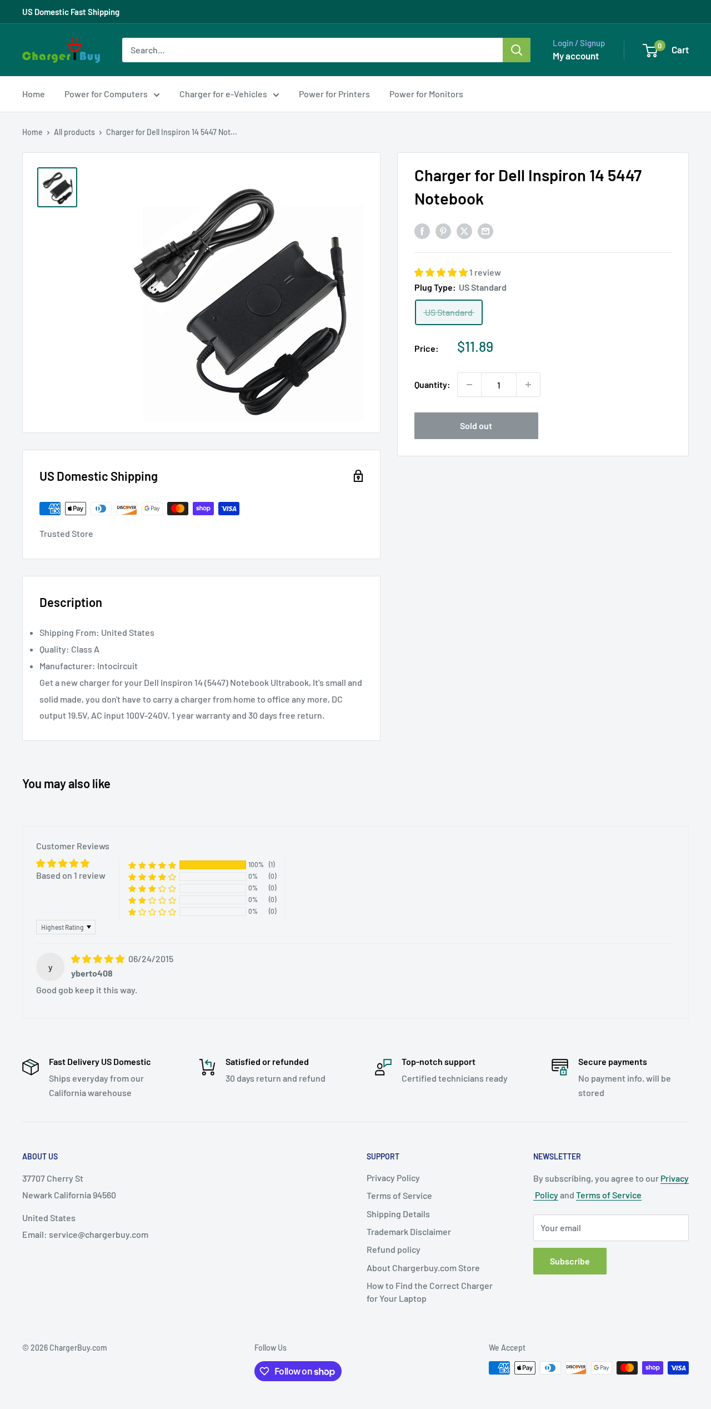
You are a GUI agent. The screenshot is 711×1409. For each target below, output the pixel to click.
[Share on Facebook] (422, 230)
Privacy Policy (393, 1177)
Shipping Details (398, 1213)
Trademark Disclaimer (409, 1231)
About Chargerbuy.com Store (423, 1267)
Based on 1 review (71, 875)
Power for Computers (106, 93)
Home (33, 93)
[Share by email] (485, 230)
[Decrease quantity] (469, 384)
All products (74, 132)
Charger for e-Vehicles (223, 93)
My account (576, 55)
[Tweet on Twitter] (464, 230)
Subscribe (570, 1261)
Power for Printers (334, 93)
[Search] (516, 50)
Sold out (476, 425)
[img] (98, 958)
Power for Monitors (426, 93)
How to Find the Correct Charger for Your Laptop (430, 1291)
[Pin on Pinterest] (443, 230)
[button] (441, 272)
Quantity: (432, 384)
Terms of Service (399, 1195)
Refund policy (393, 1249)
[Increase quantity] (528, 384)
